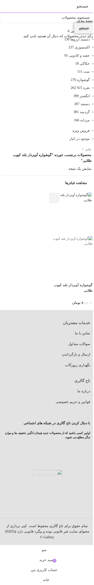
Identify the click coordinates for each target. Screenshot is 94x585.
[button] (54, 198)
